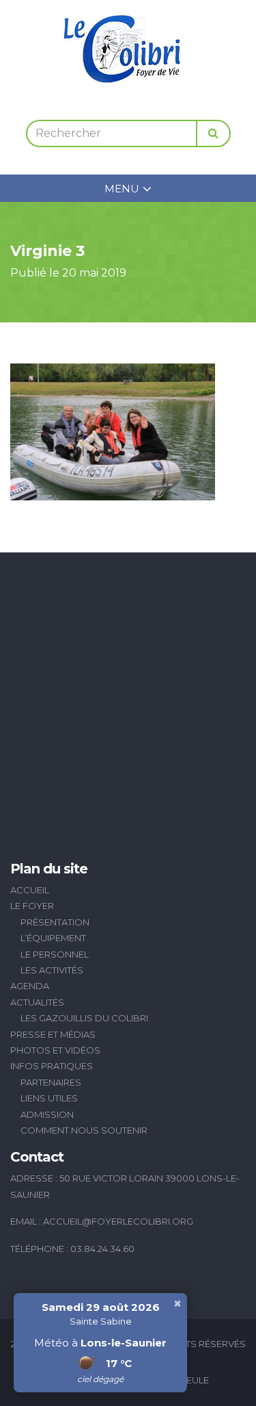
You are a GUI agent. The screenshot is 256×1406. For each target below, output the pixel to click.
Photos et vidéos (55, 1050)
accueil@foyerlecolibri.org (118, 1221)
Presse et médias (53, 1034)
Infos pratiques (51, 1065)
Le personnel (54, 954)
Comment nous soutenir (83, 1130)
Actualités (37, 1002)
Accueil (29, 889)
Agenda (29, 985)
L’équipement (53, 937)
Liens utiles (49, 1097)
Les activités (51, 969)
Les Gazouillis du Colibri (84, 1017)
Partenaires (50, 1082)
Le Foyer (32, 905)
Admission (47, 1114)
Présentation (54, 922)
